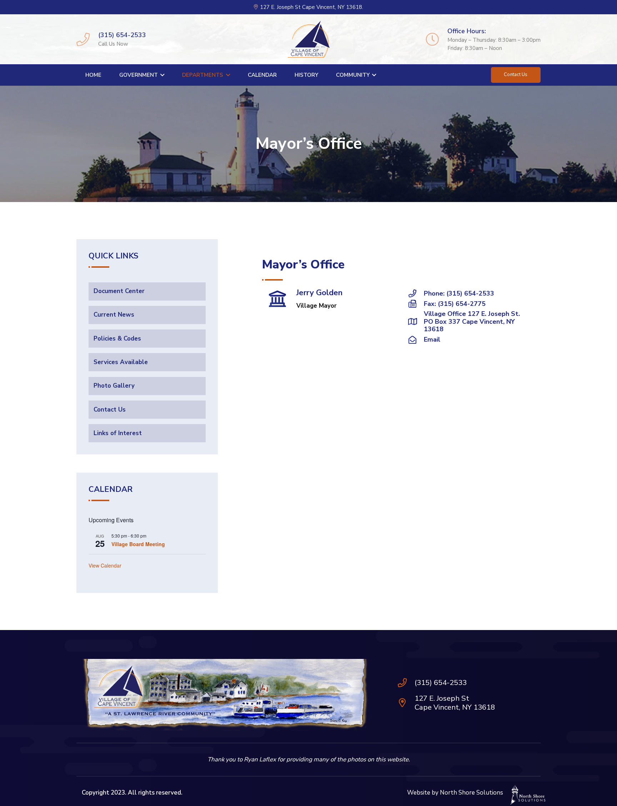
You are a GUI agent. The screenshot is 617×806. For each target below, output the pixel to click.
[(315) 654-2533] (406, 682)
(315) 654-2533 (441, 682)
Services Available (121, 362)
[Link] (83, 39)
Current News (114, 315)
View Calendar (105, 565)
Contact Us (110, 409)
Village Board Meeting (138, 543)
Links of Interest (118, 433)
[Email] (416, 340)
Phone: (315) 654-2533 (459, 293)
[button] (161, 75)
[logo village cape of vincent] (308, 39)
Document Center (119, 291)
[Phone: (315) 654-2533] (416, 293)
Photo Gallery (114, 386)
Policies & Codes (117, 338)
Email (432, 339)
